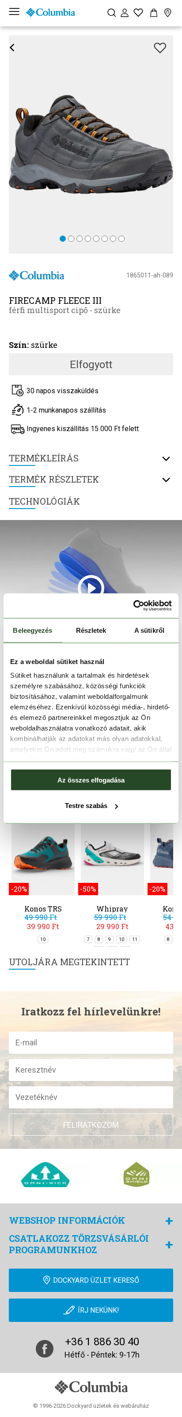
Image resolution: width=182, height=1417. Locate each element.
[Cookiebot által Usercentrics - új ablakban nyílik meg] (133, 606)
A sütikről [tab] (149, 630)
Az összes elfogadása (91, 779)
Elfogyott (91, 364)
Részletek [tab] (91, 630)
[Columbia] (50, 12)
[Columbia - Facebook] (44, 1349)
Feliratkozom (91, 1124)
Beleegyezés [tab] (32, 630)
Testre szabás (86, 805)
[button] (63, 239)
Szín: (19, 344)
